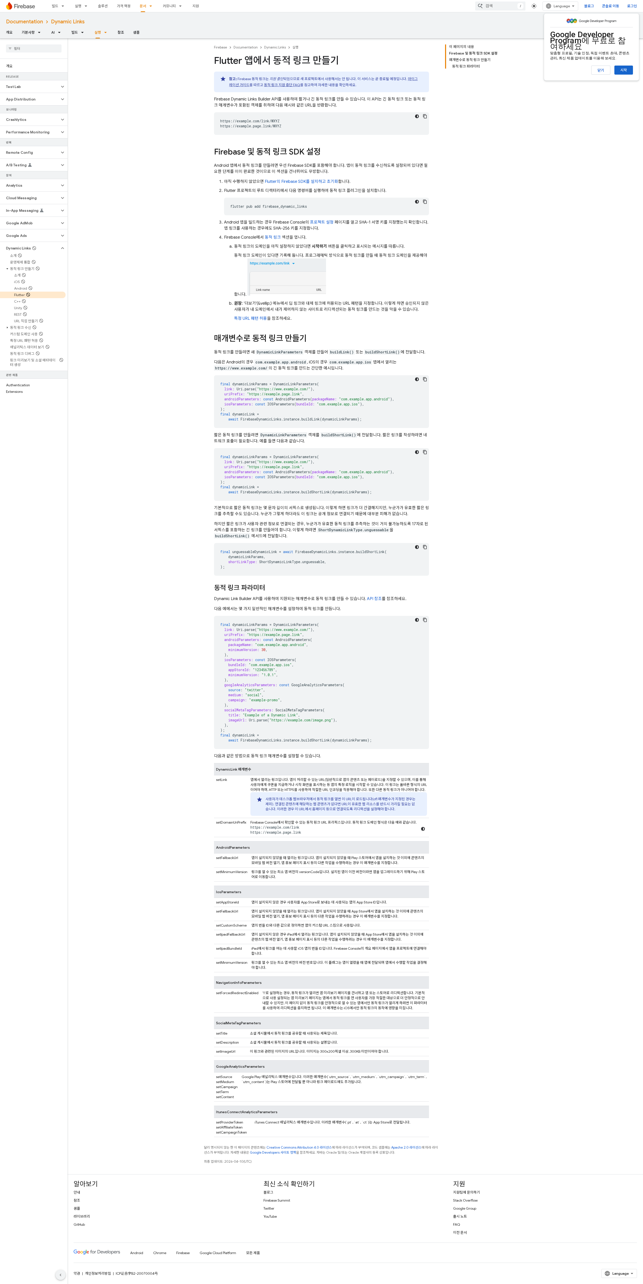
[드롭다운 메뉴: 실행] (87, 6)
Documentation (24, 22)
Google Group (464, 1208)
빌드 (55, 6)
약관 (77, 1273)
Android (136, 1253)
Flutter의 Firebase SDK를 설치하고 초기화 (301, 181)
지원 (195, 6)
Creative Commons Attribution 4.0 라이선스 (299, 1147)
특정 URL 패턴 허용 (250, 318)
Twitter (268, 1208)
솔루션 (103, 6)
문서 (143, 6)
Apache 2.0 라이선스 (406, 1147)
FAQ (456, 1224)
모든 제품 (253, 1253)
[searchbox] (34, 48)
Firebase (220, 47)
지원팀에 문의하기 (466, 1192)
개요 (9, 32)
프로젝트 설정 (322, 222)
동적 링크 (273, 237)
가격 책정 (124, 6)
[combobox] (500, 6)
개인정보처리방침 (98, 1273)
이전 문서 (460, 1232)
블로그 (589, 6)
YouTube (270, 1216)
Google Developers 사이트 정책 (273, 1152)
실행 (78, 6)
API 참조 (374, 598)
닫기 (601, 70)
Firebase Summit (276, 1200)
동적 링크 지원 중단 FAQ (282, 85)
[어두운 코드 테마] (417, 116)
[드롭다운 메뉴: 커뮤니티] (182, 6)
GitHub (79, 1224)
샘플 (136, 32)
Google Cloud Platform (218, 1253)
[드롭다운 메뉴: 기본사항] (41, 32)
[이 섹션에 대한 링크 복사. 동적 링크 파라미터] (270, 588)
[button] (30, 86)
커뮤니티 (169, 6)
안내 (77, 1192)
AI (53, 32)
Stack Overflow (465, 1200)
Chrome (159, 1253)
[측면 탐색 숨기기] (61, 1275)
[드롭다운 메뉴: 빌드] (64, 6)
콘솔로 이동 (610, 6)
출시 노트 (460, 1216)
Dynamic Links (68, 22)
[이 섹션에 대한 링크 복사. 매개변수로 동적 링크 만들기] (312, 339)
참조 (121, 32)
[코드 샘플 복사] (425, 116)
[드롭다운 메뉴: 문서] (152, 6)
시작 (623, 70)
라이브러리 (82, 1216)
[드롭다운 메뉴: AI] (61, 32)
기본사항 (28, 32)
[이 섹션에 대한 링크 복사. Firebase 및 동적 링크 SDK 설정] (326, 152)
